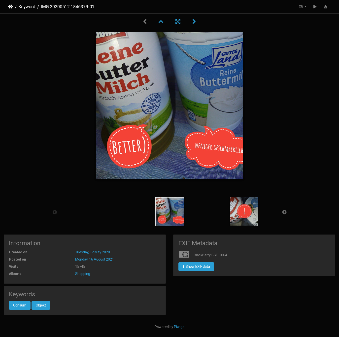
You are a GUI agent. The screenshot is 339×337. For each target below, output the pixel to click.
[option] (170, 212)
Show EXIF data (197, 267)
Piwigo (179, 327)
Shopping (82, 274)
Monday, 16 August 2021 (94, 259)
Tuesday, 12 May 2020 (92, 252)
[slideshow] (315, 6)
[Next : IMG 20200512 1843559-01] (194, 21)
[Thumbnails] (161, 21)
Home (10, 6)
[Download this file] (325, 6)
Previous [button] (54, 212)
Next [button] (284, 212)
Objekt (41, 305)
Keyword (27, 6)
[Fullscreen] (178, 21)
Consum (19, 305)
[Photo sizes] (302, 6)
